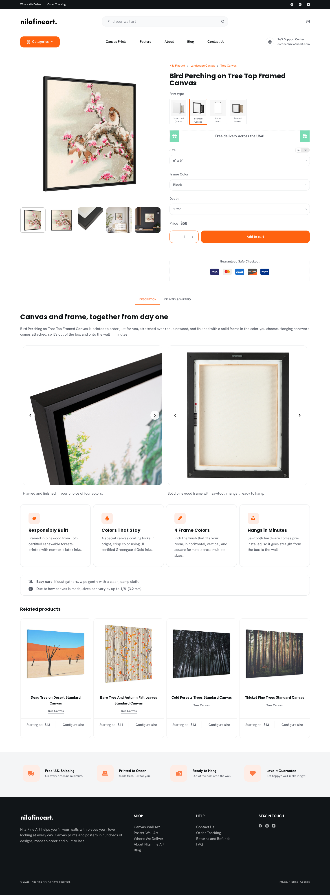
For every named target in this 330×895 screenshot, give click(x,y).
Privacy (283, 882)
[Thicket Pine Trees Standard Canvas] (274, 654)
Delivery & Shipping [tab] (177, 299)
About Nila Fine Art (149, 844)
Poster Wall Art (146, 832)
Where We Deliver (148, 838)
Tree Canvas (56, 711)
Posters (145, 41)
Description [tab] (147, 299)
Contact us (215, 41)
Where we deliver (31, 4)
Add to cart (255, 236)
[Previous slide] (30, 415)
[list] (92, 415)
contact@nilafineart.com (293, 44)
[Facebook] (291, 4)
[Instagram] (300, 4)
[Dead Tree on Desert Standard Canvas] (55, 654)
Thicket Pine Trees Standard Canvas (274, 697)
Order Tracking (56, 4)
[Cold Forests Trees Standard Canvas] (201, 654)
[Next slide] (154, 415)
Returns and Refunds (213, 838)
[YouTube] (308, 4)
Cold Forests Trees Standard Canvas (201, 697)
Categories (40, 41)
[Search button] (223, 21)
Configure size (73, 724)
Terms (294, 882)
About (169, 41)
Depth (173, 198)
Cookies (305, 882)
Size (172, 150)
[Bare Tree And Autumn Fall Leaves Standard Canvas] (128, 654)
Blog (190, 41)
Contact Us (205, 827)
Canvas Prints (116, 41)
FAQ (199, 844)
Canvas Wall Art (147, 827)
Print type (176, 94)
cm (305, 150)
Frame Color (179, 174)
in (298, 150)
